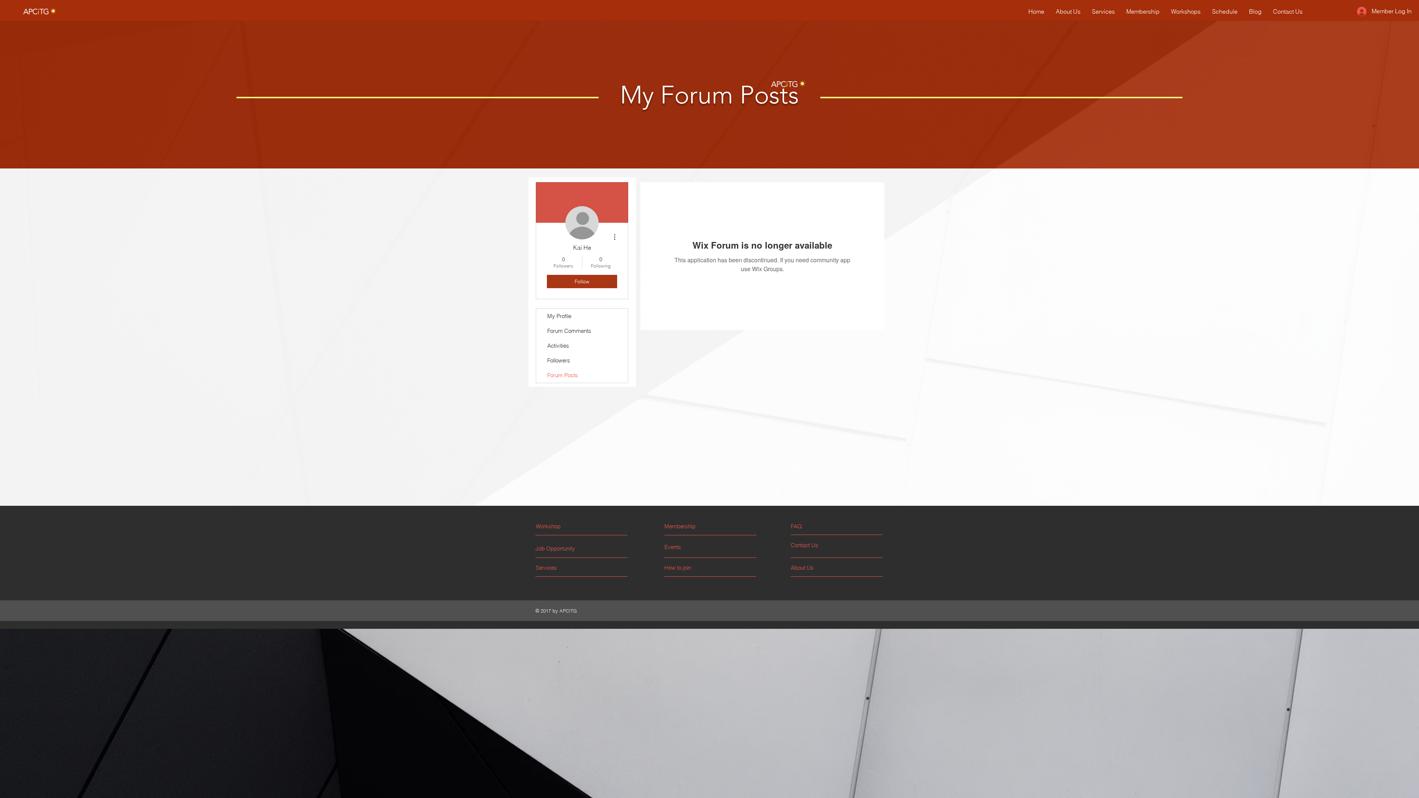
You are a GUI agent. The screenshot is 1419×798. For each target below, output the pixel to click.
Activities (558, 345)
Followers (558, 360)
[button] (819, 526)
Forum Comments (569, 330)
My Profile (559, 316)
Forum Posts (562, 375)
